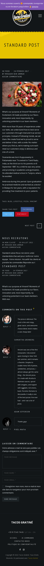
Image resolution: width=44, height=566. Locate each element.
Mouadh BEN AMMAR (15, 74)
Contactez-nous (22, 541)
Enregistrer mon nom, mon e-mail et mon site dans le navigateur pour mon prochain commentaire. (21, 489)
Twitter (8, 214)
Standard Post (14, 266)
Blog (10, 201)
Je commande (28, 538)
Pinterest (22, 214)
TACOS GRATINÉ (22, 522)
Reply (5, 327)
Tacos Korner (33, 558)
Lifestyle (18, 201)
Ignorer (35, 6)
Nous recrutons (15, 238)
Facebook (27, 209)
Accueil (13, 538)
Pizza (26, 201)
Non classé (10, 242)
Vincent (33, 201)
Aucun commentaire (12, 76)
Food (7, 71)
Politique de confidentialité (22, 544)
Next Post (30, 226)
